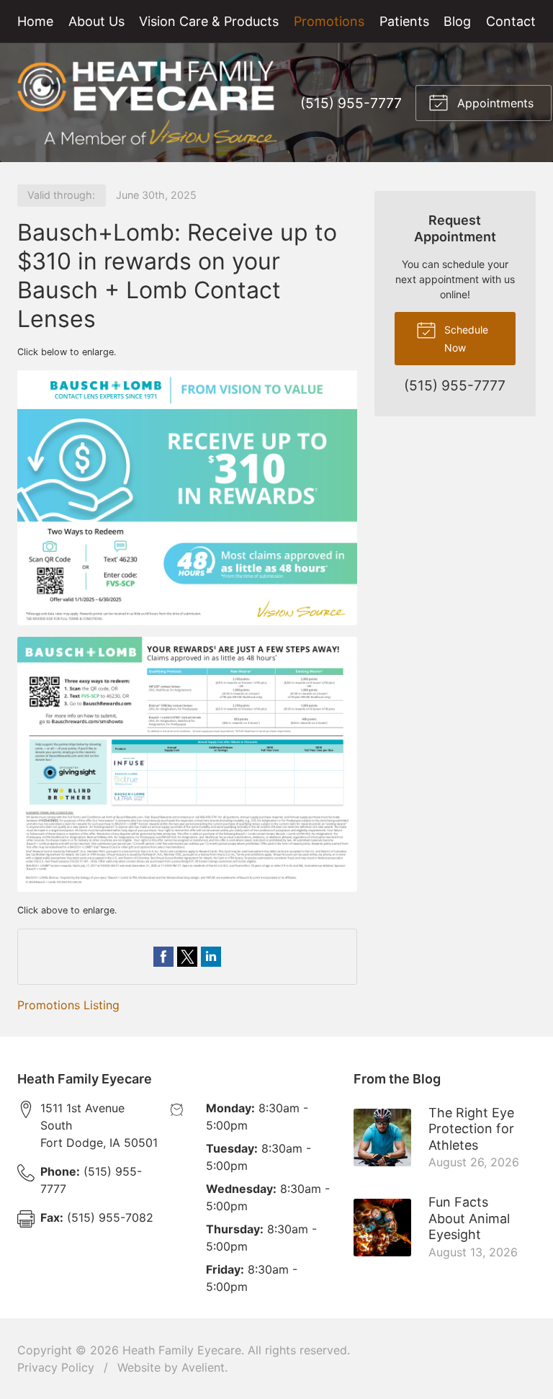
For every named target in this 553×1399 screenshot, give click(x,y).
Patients (404, 21)
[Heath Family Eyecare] (147, 103)
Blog (457, 21)
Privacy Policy (55, 1367)
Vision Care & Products (209, 21)
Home (35, 21)
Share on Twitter (187, 957)
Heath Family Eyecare (181, 1350)
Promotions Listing (68, 1005)
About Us (96, 21)
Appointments (494, 103)
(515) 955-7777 (351, 103)
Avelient (203, 1367)
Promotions (329, 21)
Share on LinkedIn (211, 957)
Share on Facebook (163, 957)
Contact (511, 21)
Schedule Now (464, 338)
